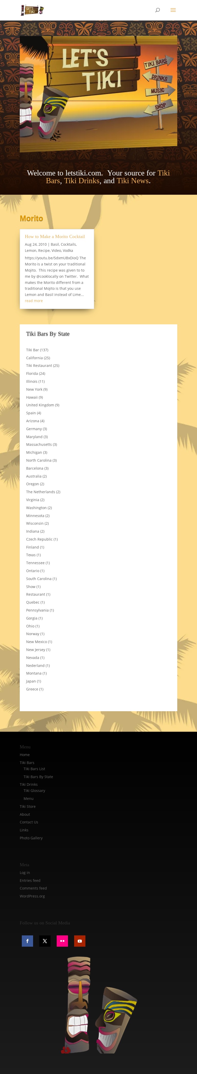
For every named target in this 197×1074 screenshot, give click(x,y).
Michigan (34, 452)
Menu (29, 798)
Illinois (31, 381)
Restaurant (35, 594)
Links (24, 830)
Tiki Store (28, 806)
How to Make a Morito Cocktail (55, 236)
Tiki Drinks (82, 180)
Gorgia (31, 618)
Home (25, 754)
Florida (32, 373)
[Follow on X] (45, 941)
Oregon (32, 483)
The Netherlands (40, 491)
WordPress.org (32, 896)
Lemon (30, 250)
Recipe (44, 250)
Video (56, 250)
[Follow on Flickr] (62, 941)
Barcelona (34, 468)
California (34, 357)
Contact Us (29, 822)
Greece (32, 689)
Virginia (32, 499)
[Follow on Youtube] (79, 941)
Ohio (30, 626)
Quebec (33, 602)
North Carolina (39, 460)
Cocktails (68, 244)
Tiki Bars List (34, 768)
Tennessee (35, 562)
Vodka (68, 250)
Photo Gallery (31, 837)
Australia (34, 476)
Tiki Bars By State (38, 776)
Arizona (32, 420)
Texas (31, 554)
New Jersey (35, 649)
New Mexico (36, 641)
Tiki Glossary (34, 790)
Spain (31, 412)
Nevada (32, 657)
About (25, 814)
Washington (36, 507)
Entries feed (30, 880)
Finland (32, 547)
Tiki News (133, 180)
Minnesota (35, 515)
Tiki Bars (27, 762)
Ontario (32, 570)
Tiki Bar (32, 349)
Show (30, 586)
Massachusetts (39, 444)
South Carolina (39, 578)
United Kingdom (40, 404)
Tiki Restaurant (39, 365)
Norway (32, 633)
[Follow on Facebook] (27, 941)
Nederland (35, 665)
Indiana (32, 531)
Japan (31, 681)
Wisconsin (35, 523)
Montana (34, 673)
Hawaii (32, 397)
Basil (55, 244)
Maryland (34, 436)
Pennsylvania (37, 610)
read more (34, 300)
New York (34, 389)
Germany (34, 428)
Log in (25, 872)
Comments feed (33, 888)
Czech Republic (39, 539)
